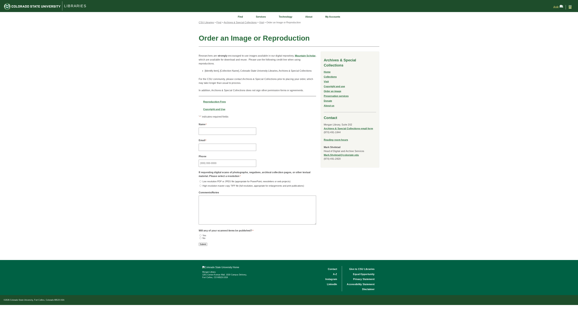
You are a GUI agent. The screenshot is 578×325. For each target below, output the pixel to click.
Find (240, 16)
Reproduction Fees (214, 102)
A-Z (335, 274)
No (203, 238)
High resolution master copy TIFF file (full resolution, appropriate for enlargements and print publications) (253, 185)
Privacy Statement (363, 279)
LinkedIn (332, 284)
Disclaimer (368, 289)
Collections (330, 77)
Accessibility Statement (360, 284)
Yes (204, 235)
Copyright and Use (214, 109)
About (308, 16)
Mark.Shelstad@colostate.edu (341, 155)
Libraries (75, 6)
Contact (332, 269)
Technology (285, 16)
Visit (326, 81)
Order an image (332, 91)
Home (327, 72)
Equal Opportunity (363, 274)
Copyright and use (334, 86)
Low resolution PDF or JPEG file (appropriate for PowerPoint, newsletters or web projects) (246, 181)
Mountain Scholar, (305, 55)
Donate (328, 101)
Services (261, 16)
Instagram (331, 279)
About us (329, 105)
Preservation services (336, 96)
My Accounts (332, 16)
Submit (203, 244)
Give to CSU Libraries (361, 269)
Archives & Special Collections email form (348, 128)
